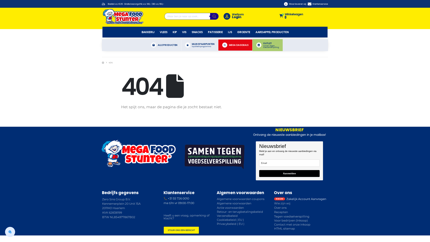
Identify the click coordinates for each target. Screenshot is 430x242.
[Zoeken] (214, 16)
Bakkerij (148, 32)
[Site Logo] (123, 16)
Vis (184, 32)
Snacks (197, 32)
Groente (243, 32)
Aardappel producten (272, 32)
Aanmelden (289, 173)
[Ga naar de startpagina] (103, 62)
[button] (10, 232)
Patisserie (215, 32)
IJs (230, 32)
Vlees (163, 32)
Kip (175, 32)
